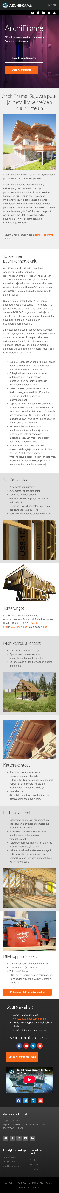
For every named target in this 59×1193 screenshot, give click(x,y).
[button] (18, 1100)
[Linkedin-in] (43, 12)
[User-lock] (54, 12)
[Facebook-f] (12, 1138)
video (44, 626)
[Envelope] (49, 12)
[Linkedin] (33, 1046)
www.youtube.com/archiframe (29, 1018)
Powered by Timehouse (29, 1187)
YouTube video (19, 626)
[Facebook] (38, 12)
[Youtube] (32, 12)
